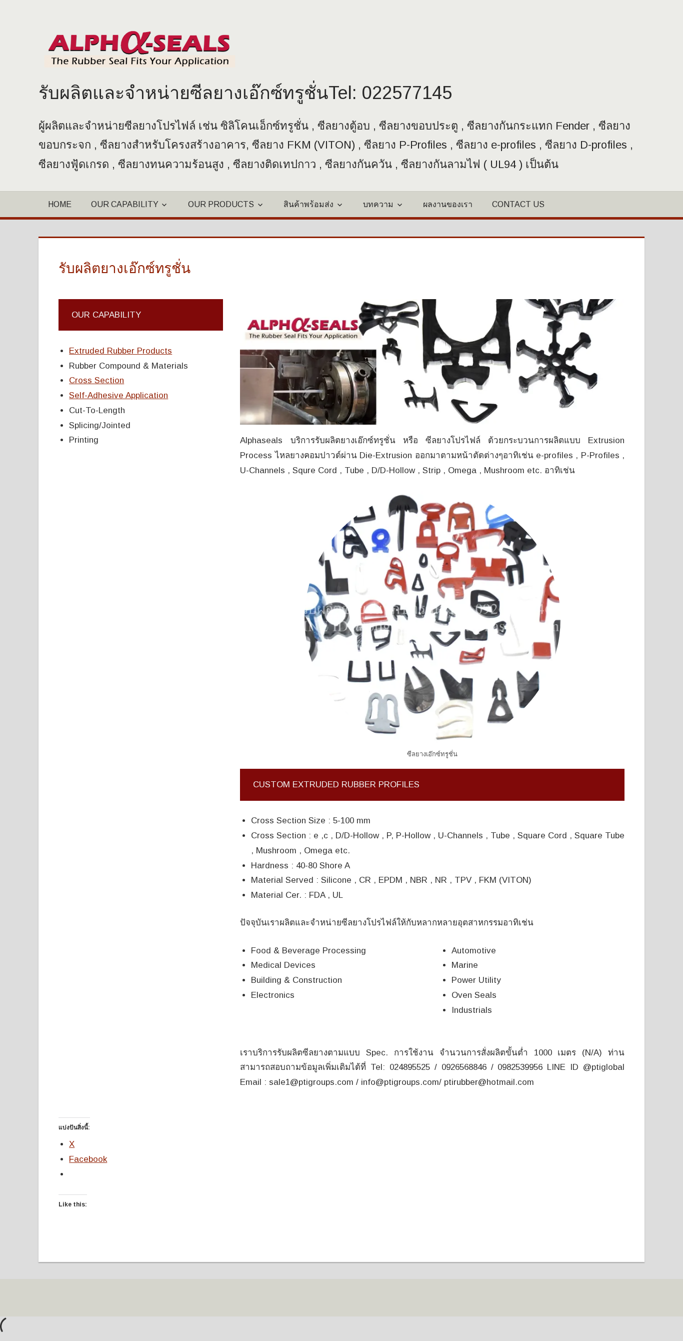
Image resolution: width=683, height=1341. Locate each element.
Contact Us (518, 204)
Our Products (221, 204)
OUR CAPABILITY (124, 204)
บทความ (378, 204)
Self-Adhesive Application (118, 395)
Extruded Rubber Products (120, 351)
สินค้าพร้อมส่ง (309, 204)
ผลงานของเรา (447, 204)
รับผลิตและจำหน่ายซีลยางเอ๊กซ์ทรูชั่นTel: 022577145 (245, 93)
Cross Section (96, 380)
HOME (60, 204)
